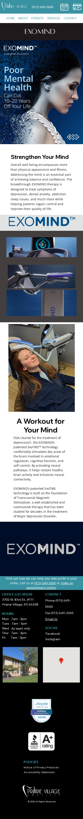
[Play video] (41, 549)
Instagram (52, 639)
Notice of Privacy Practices (41, 767)
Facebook (52, 634)
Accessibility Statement (39, 772)
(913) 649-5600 (42, 7)
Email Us (51, 619)
